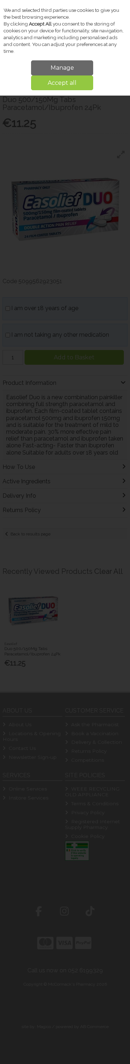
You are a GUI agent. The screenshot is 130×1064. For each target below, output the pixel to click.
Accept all (62, 82)
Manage (62, 67)
